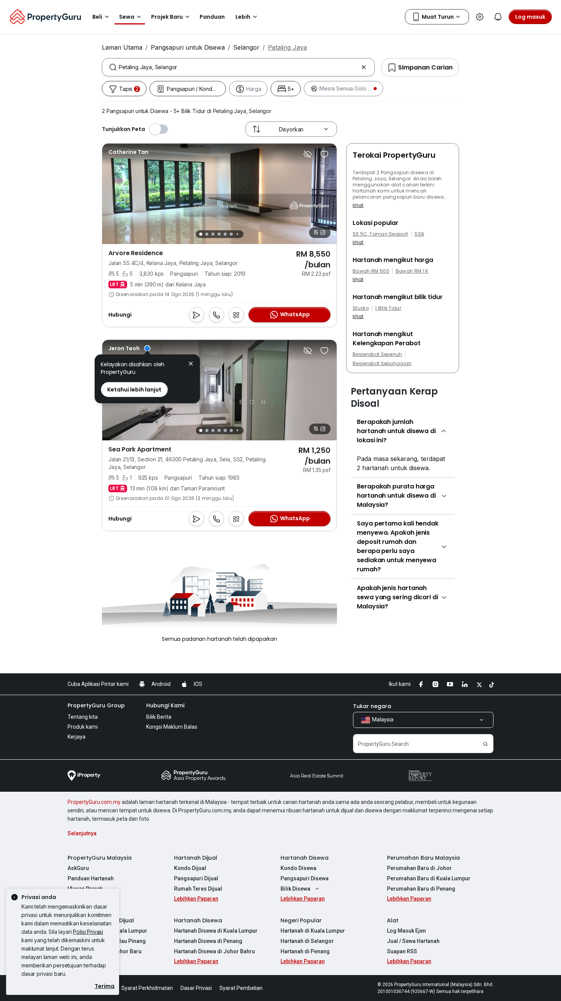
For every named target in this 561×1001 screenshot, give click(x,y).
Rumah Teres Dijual (198, 889)
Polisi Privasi (88, 931)
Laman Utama (122, 47)
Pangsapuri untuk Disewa (188, 47)
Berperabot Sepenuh (377, 354)
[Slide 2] (206, 234)
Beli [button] (97, 17)
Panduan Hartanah (91, 878)
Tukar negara (372, 706)
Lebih (242, 17)
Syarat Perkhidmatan (147, 988)
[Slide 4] (219, 234)
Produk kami (83, 727)
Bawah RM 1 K (412, 271)
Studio (361, 308)
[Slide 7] (237, 234)
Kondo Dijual (190, 868)
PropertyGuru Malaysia (100, 858)
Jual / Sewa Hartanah (413, 941)
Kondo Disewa (298, 868)
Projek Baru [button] (167, 17)
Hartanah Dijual (195, 858)
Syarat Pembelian (241, 988)
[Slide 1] (200, 234)
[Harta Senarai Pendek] (324, 154)
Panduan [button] (212, 17)
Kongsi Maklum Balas (171, 727)
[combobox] (238, 67)
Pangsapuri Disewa (304, 878)
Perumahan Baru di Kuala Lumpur (429, 878)
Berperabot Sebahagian (382, 364)
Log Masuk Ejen (406, 931)
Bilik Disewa (295, 889)
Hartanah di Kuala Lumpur (312, 931)
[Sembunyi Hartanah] (307, 154)
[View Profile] (129, 348)
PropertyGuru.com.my (94, 802)
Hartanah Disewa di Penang (208, 941)
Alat (392, 920)
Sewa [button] (126, 17)
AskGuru (78, 868)
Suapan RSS (402, 951)
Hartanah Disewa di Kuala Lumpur (216, 931)
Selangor (246, 47)
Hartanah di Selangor (307, 941)
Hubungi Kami (165, 705)
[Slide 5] (225, 234)
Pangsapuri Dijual (196, 878)
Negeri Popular (301, 920)
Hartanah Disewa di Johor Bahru (214, 951)
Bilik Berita (158, 717)
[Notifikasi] (498, 16)
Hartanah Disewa (304, 858)
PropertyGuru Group (96, 705)
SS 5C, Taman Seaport (380, 234)
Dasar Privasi (196, 988)
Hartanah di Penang (305, 951)
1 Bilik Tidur (388, 308)
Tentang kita (83, 717)
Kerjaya (76, 737)
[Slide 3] (212, 234)
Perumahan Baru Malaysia (423, 858)
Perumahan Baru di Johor (419, 868)
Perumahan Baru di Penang (421, 889)
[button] (190, 364)
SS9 (419, 234)
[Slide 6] (231, 234)
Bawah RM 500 (371, 271)
